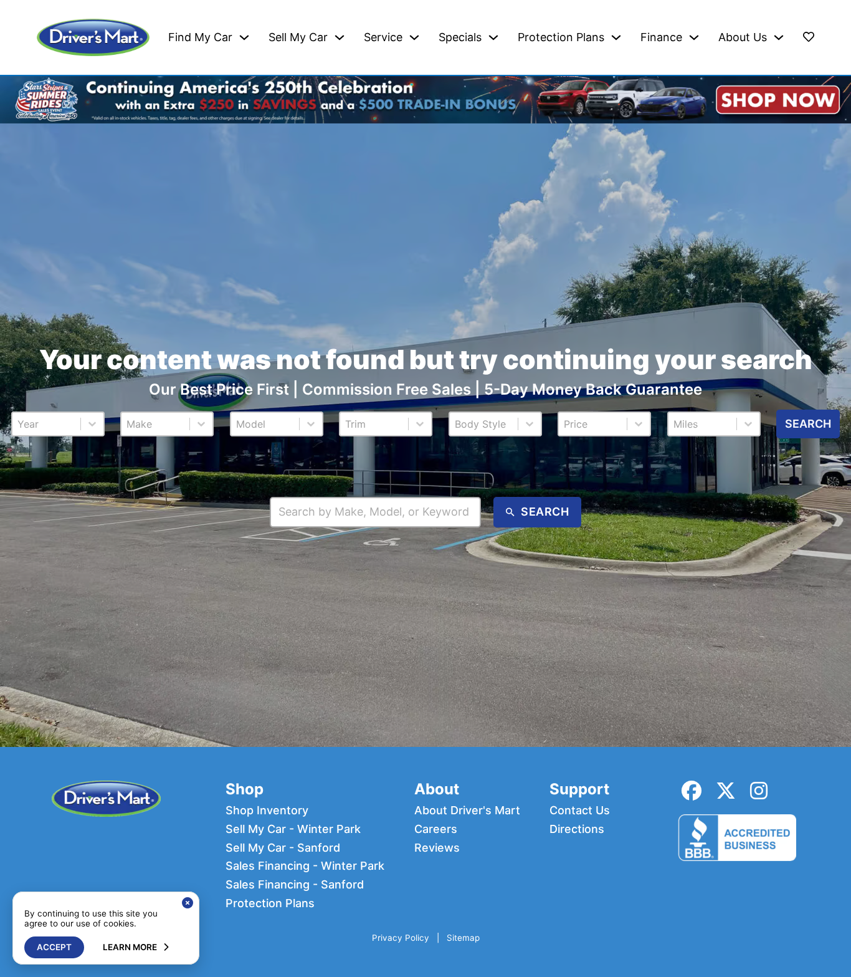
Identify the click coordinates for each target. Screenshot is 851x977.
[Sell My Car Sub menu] (339, 37)
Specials (460, 37)
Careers (435, 829)
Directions (576, 829)
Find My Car (200, 37)
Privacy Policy (400, 938)
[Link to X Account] (726, 791)
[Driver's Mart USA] (93, 37)
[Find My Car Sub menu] (244, 37)
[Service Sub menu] (414, 37)
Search (808, 423)
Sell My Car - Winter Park (293, 829)
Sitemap (463, 938)
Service (383, 37)
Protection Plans (561, 37)
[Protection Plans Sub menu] (616, 37)
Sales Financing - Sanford (295, 884)
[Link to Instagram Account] (759, 791)
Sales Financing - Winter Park (305, 866)
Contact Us (579, 810)
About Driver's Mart (467, 810)
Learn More (130, 947)
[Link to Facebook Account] (691, 791)
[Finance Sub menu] (694, 37)
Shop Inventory (267, 810)
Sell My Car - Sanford (283, 848)
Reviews (437, 848)
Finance (661, 37)
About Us (742, 37)
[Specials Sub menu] (493, 37)
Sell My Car (298, 37)
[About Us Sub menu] (778, 37)
